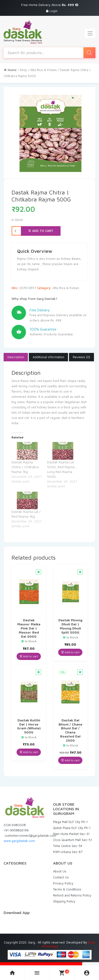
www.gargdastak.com (19, 841)
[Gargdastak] (23, 32)
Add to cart (42, 231)
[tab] (16, 357)
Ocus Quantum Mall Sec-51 (72, 840)
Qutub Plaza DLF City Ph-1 (72, 828)
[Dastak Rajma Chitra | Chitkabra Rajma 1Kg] (27, 451)
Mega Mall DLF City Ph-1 (70, 822)
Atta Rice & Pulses (43, 70)
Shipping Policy (64, 901)
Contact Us (61, 877)
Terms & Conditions (67, 889)
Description (15, 357)
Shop (23, 70)
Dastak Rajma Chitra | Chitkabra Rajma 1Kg (25, 467)
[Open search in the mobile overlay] (49, 52)
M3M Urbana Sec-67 (67, 852)
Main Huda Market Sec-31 (71, 834)
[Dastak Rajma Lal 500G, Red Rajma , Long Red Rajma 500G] (62, 451)
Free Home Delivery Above (48, 5)
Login (53, 11)
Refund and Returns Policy (72, 895)
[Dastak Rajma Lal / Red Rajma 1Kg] (27, 500)
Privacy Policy (63, 883)
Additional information (48, 357)
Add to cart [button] (30, 656)
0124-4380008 (15, 825)
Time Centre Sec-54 (67, 846)
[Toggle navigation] (90, 33)
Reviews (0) (81, 357)
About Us (59, 871)
